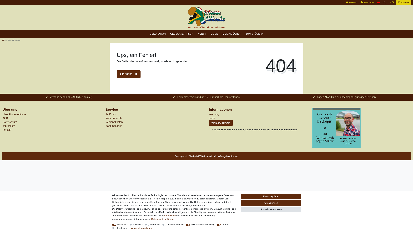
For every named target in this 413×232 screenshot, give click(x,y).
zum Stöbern (254, 33)
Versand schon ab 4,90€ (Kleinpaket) (71, 97)
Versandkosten (114, 122)
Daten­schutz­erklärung (162, 219)
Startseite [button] (126, 74)
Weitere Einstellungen (142, 228)
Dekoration (158, 33)
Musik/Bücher (231, 33)
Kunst (202, 33)
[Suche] (385, 2)
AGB (5, 118)
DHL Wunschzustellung (203, 224)
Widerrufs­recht (114, 118)
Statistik (139, 224)
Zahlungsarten (114, 126)
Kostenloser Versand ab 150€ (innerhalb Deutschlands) (208, 97)
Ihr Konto (111, 114)
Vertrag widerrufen (220, 122)
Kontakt (6, 129)
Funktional (122, 228)
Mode (214, 33)
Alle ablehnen (271, 203)
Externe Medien (175, 224)
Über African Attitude (14, 114)
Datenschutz (9, 122)
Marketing (155, 224)
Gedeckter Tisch (181, 33)
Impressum (8, 126)
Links (212, 118)
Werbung (214, 114)
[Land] (378, 2)
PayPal (225, 224)
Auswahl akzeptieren (271, 209)
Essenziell (122, 224)
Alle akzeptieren (271, 196)
